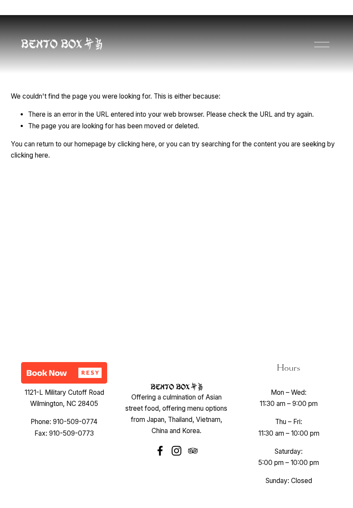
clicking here (136, 144)
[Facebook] (160, 451)
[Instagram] (176, 451)
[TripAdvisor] (193, 451)
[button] (64, 373)
